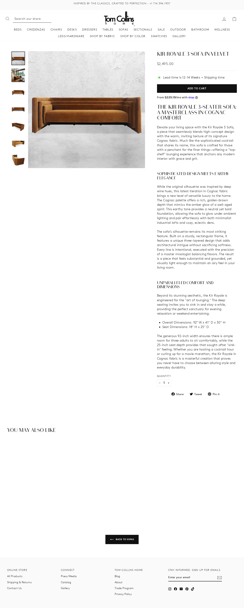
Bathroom (200, 29)
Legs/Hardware (71, 36)
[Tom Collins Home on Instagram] (169, 589)
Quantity (164, 376)
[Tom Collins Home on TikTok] (192, 589)
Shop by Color (133, 36)
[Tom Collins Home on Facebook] (175, 589)
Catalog (66, 582)
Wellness (222, 29)
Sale (161, 29)
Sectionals (143, 29)
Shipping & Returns (19, 582)
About (119, 582)
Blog (117, 576)
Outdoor (178, 29)
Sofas (123, 29)
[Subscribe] (219, 577)
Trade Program (124, 588)
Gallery (179, 36)
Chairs (56, 29)
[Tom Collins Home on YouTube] (181, 589)
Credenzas (36, 29)
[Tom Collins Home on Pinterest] (186, 589)
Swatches (159, 36)
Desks (72, 29)
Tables (108, 29)
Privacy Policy (123, 594)
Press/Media (69, 576)
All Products (14, 576)
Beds (18, 29)
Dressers (89, 29)
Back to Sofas (124, 539)
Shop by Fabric (102, 36)
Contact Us (14, 588)
